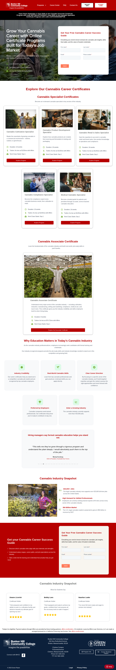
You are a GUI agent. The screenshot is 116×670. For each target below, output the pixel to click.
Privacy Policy (82, 667)
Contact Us (73, 5)
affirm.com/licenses (78, 631)
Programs (40, 5)
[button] (26, 452)
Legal (71, 667)
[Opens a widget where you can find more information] (109, 667)
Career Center (55, 5)
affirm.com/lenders (67, 629)
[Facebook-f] (23, 655)
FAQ (64, 5)
